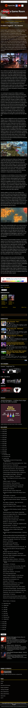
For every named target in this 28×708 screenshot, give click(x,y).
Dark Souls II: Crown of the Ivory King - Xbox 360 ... (14, 566)
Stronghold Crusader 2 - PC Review (11, 544)
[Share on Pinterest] (7, 287)
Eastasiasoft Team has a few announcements (13, 568)
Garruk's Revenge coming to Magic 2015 (12, 490)
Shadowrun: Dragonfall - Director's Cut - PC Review (14, 539)
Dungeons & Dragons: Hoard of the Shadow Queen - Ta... (14, 493)
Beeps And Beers (5, 687)
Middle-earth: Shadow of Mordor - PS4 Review (13, 559)
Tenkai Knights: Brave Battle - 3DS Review (12, 474)
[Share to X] (5, 290)
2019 (3, 443)
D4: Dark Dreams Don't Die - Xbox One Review (13, 468)
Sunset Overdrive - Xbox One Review (11, 483)
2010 (3, 627)
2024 (3, 433)
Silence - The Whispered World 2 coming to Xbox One (14, 478)
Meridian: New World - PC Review (11, 551)
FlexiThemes (7, 706)
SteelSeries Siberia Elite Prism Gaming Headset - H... (15, 535)
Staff (2, 683)
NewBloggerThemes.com (22, 706)
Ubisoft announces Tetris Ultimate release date (13, 512)
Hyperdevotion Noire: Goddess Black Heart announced (13, 530)
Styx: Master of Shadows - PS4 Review (12, 476)
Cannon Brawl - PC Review (9, 594)
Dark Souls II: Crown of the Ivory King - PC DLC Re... (14, 527)
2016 (3, 449)
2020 (3, 441)
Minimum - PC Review (8, 569)
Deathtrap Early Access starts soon (11, 518)
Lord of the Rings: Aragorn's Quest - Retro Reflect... (14, 586)
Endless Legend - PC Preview (4, 303)
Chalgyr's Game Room (15, 703)
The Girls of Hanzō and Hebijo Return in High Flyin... (15, 590)
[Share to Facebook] (6, 290)
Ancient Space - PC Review (9, 495)
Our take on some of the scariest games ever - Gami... (15, 463)
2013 (3, 621)
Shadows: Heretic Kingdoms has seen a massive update (14, 561)
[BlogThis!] (3, 290)
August (4, 605)
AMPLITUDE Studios (9, 21)
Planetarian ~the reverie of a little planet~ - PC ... (14, 592)
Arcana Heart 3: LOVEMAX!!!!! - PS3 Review (12, 577)
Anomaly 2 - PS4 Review (8, 581)
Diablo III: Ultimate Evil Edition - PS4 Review (13, 553)
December (5, 454)
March (4, 615)
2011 (3, 625)
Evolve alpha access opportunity (10, 543)
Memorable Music (5, 693)
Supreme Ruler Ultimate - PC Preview (11, 571)
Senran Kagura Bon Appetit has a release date (13, 485)
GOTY (2, 698)
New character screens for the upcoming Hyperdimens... (12, 460)
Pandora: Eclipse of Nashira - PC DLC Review (13, 575)
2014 (3, 453)
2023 (3, 435)
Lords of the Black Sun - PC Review (11, 516)
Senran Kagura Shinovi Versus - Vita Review (13, 486)
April (4, 613)
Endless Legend (18, 21)
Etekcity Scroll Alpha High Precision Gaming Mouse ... (15, 598)
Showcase (3, 695)
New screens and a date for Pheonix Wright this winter (14, 549)
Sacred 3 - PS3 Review (8, 541)
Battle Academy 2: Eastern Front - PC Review (13, 583)
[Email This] (2, 290)
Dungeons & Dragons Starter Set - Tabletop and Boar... (15, 514)
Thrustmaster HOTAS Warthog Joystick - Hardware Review (14, 510)
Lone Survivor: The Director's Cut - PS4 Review (13, 470)
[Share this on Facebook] (4, 287)
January (5, 619)
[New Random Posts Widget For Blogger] (25, 360)
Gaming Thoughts (5, 689)
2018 (3, 445)
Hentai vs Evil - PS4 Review (14, 645)
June (4, 609)
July (4, 607)
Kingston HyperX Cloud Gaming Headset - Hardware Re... (15, 533)
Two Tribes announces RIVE (9, 573)
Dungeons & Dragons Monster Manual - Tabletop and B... (15, 500)
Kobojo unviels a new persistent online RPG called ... (14, 596)
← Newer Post (4, 307)
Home (2, 21)
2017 (3, 447)
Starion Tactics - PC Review (9, 601)
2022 (3, 437)
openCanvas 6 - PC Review (9, 564)
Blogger (14, 704)
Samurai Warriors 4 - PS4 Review (10, 465)
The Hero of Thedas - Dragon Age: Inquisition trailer (14, 523)
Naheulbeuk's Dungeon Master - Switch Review (17, 653)
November (5, 456)
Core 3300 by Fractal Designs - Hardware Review (14, 588)
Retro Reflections (5, 691)
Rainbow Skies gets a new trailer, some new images (15, 466)
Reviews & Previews (5, 685)
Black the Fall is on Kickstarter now (11, 579)
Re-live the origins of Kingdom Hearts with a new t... (15, 555)
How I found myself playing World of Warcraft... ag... (15, 546)
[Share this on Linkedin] (9, 287)
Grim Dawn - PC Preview (8, 557)
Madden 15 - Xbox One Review (10, 521)
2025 (3, 431)
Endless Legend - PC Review (12, 26)
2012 (3, 623)
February (5, 617)
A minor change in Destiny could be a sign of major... (14, 537)
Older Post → (24, 307)
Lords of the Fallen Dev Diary (9, 504)
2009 (3, 629)
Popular (3, 634)
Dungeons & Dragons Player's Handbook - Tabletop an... (14, 506)
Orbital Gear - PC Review (8, 488)
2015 (3, 451)
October (5, 458)
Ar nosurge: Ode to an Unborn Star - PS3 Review (14, 519)
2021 (3, 439)
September (5, 603)
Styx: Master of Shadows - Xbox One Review (13, 502)
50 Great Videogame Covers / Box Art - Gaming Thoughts (16, 637)
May (4, 611)
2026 (3, 429)
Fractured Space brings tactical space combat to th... (14, 472)
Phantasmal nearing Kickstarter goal (11, 584)
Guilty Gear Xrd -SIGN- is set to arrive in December (14, 497)
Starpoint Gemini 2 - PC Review (10, 525)
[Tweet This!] (6, 287)
